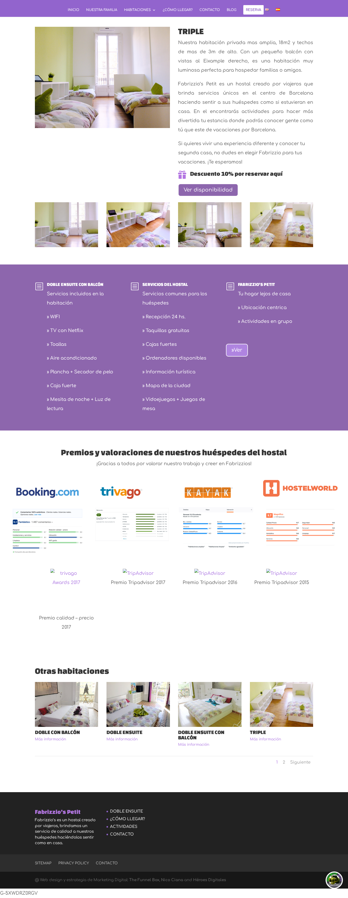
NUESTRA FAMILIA (101, 10)
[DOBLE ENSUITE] (138, 725)
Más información (50, 739)
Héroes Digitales (209, 880)
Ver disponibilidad (208, 190)
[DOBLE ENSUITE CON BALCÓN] (210, 725)
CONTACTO (209, 10)
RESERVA (253, 10)
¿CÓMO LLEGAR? (178, 10)
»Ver (237, 350)
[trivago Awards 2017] (66, 591)
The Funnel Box (144, 880)
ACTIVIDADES (123, 827)
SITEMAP (43, 863)
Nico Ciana (171, 880)
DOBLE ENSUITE (126, 811)
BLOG (231, 10)
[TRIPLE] (66, 245)
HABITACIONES (137, 10)
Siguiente (300, 762)
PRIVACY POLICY (73, 863)
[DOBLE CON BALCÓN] (66, 725)
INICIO (73, 10)
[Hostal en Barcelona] (138, 245)
